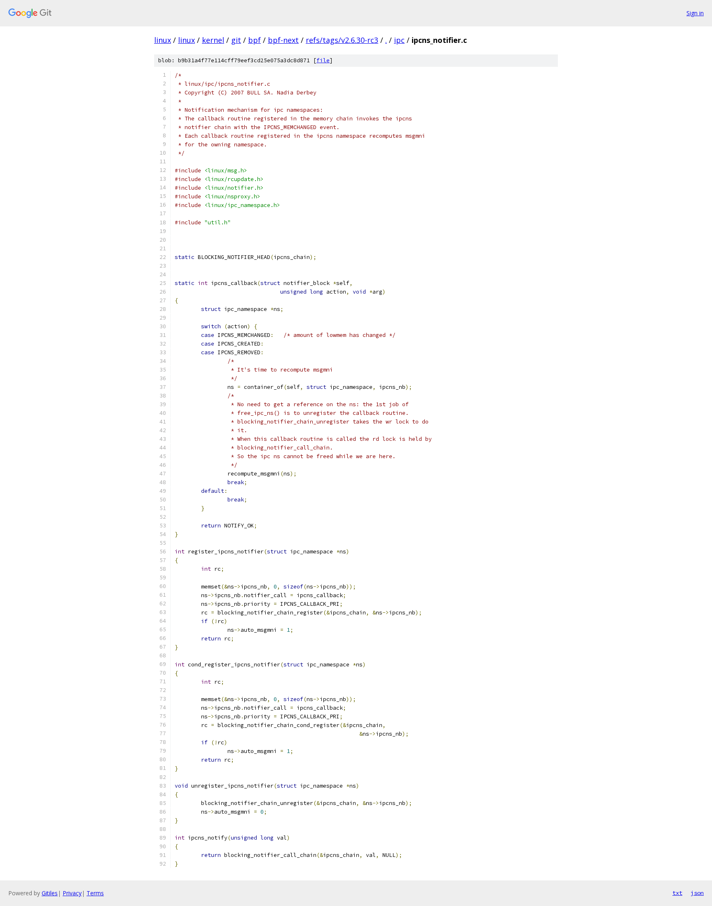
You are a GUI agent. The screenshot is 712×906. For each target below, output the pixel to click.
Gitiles (50, 893)
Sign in (695, 13)
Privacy (72, 893)
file (323, 60)
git (236, 40)
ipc (399, 40)
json (697, 893)
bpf (254, 40)
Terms (95, 893)
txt (677, 893)
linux (162, 40)
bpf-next (283, 40)
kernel (213, 40)
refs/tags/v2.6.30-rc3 (342, 40)
